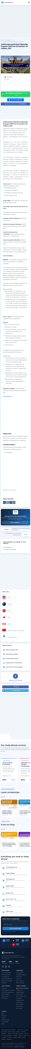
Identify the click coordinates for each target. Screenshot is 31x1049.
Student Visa (19, 990)
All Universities (19, 972)
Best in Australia (20, 982)
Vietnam (18, 1031)
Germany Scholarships (7, 980)
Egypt (17, 1033)
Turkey (24, 1035)
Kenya (13, 1033)
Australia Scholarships (7, 978)
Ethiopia (21, 1033)
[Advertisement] (15, 21)
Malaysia (3, 1039)
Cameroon (9, 1037)
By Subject (4, 982)
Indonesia (23, 1031)
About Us (4, 1015)
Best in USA (19, 976)
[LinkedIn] (9, 966)
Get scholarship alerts (15, 928)
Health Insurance (20, 992)
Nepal (13, 1031)
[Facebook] (3, 966)
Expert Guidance (5, 994)
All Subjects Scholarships (9, 549)
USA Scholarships (7, 547)
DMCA (3, 1023)
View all (3, 796)
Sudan (19, 1037)
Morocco (26, 1033)
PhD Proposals (5, 996)
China (22, 1029)
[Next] (5, 755)
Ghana (9, 1033)
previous (6, 529)
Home (2, 40)
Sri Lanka (4, 1035)
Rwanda (24, 1037)
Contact (4, 1017)
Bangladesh (4, 1031)
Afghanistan (9, 1035)
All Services (4, 988)
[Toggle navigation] (28, 2)
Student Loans (19, 994)
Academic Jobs (20, 1000)
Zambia (15, 1037)
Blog (3, 1013)
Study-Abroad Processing (8, 990)
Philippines (4, 1033)
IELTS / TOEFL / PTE (21, 996)
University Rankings (21, 974)
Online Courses (19, 1004)
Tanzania (15, 1035)
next (25, 534)
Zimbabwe (4, 1037)
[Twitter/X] (6, 966)
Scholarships (8, 40)
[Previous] (2, 755)
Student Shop (19, 1006)
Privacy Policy (5, 1021)
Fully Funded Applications (8, 992)
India (18, 1029)
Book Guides (19, 1008)
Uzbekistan (9, 1039)
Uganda (20, 1035)
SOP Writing (4, 998)
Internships (18, 998)
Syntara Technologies (20, 1046)
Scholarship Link (7, 396)
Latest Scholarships (6, 972)
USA (13, 40)
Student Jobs (19, 1002)
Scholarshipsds (22, 103)
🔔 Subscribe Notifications (22, 988)
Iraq (28, 1035)
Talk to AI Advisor (16, 99)
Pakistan (26, 1029)
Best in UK (18, 978)
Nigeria (9, 1031)
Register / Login (5, 1019)
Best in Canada (20, 980)
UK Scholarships (5, 976)
